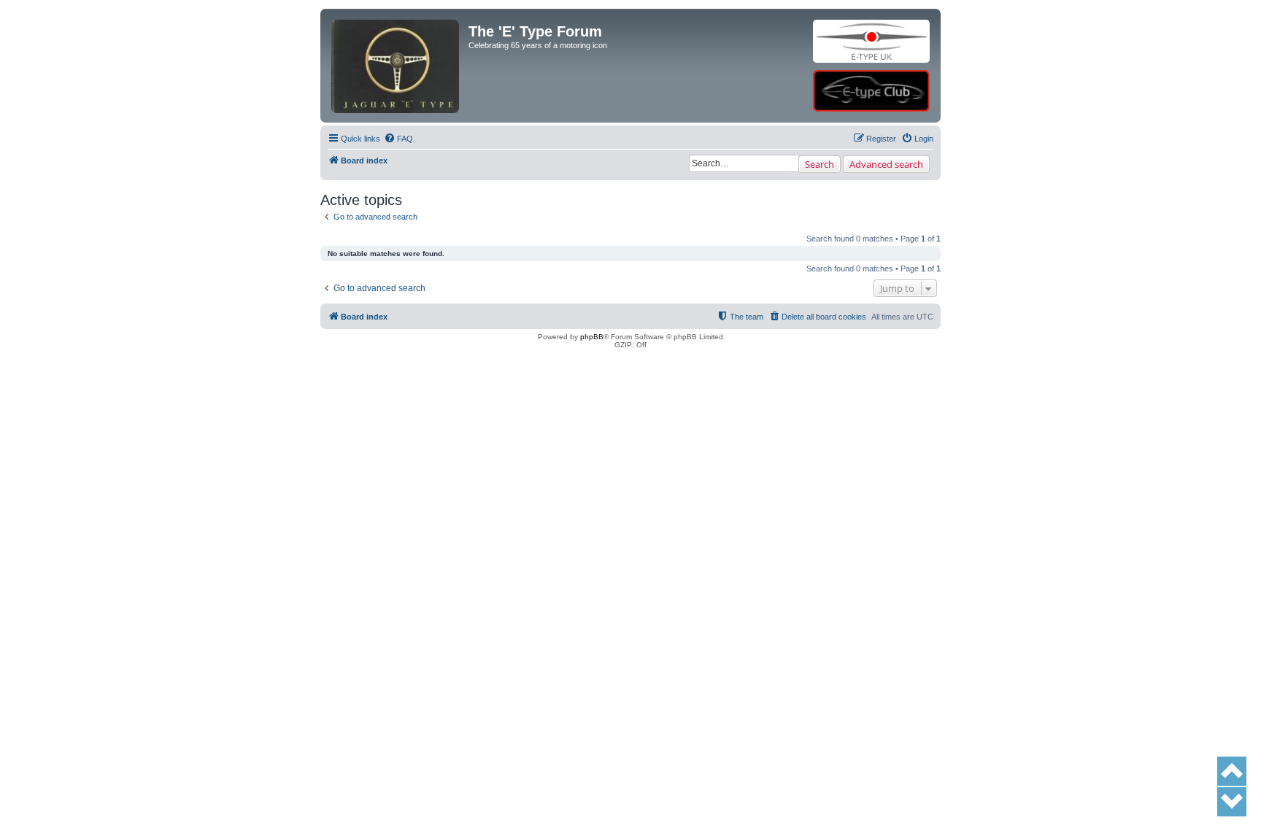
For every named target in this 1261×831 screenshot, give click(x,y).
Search (819, 164)
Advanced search (886, 164)
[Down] (1231, 801)
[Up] (1231, 771)
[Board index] (396, 41)
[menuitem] (398, 138)
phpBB (591, 337)
